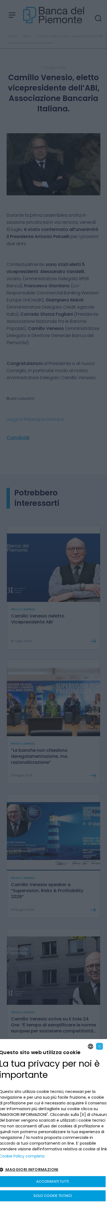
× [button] (100, 1046)
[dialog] (53, 1123)
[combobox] (90, 1046)
